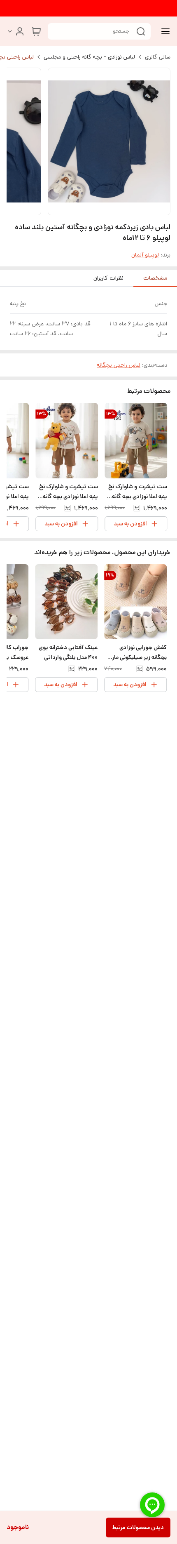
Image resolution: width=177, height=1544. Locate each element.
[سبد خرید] (36, 31)
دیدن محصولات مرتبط (138, 1527)
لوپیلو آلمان (145, 255)
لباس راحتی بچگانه (118, 365)
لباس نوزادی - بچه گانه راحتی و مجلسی (89, 57)
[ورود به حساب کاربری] (16, 31)
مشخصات (155, 278)
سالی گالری (157, 57)
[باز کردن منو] (163, 31)
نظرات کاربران (108, 278)
